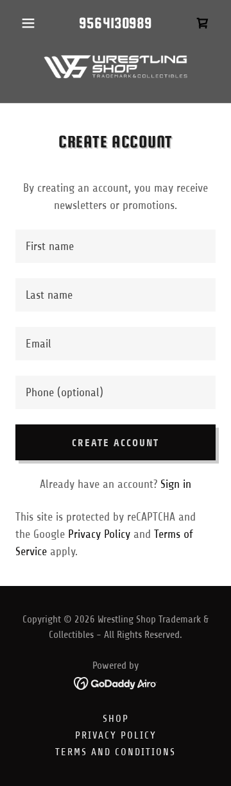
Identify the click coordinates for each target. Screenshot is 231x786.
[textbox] (115, 246)
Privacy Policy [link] (99, 534)
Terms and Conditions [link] (115, 752)
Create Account (115, 443)
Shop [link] (116, 718)
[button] (30, 23)
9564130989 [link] (115, 22)
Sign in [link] (175, 484)
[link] (203, 23)
